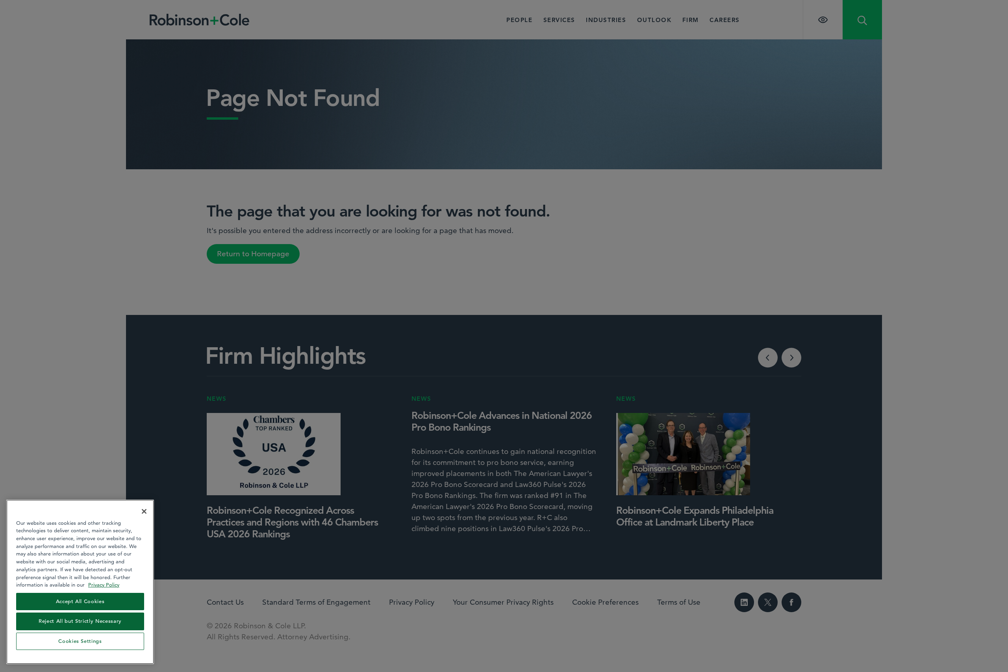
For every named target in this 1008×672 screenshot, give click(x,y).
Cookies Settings (80, 641)
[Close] (144, 511)
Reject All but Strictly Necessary (80, 621)
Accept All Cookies (80, 601)
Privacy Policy (103, 584)
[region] (80, 582)
